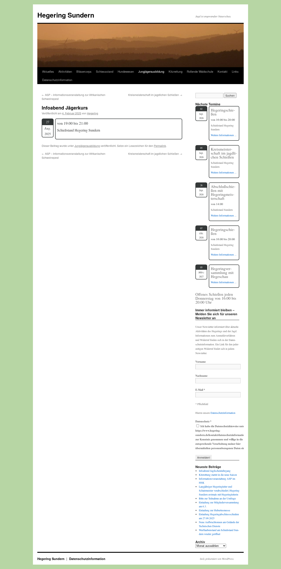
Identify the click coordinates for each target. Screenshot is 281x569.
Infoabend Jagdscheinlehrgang (215, 470)
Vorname (200, 362)
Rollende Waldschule (200, 71)
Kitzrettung (175, 71)
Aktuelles (48, 71)
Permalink (160, 146)
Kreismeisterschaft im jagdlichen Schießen (155, 95)
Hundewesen (126, 71)
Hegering (92, 113)
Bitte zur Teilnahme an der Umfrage (217, 498)
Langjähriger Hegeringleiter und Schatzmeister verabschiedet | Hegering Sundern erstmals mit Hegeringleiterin (219, 490)
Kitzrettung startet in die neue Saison (218, 474)
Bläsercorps (84, 71)
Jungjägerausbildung (151, 71)
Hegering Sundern (65, 15)
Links (235, 71)
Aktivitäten (65, 71)
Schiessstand (104, 71)
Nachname (201, 376)
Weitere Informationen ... (223, 135)
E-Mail (200, 390)
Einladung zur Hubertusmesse (214, 510)
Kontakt (222, 71)
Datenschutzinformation (57, 80)
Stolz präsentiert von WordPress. (217, 558)
